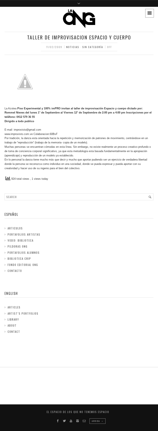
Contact (14, 331)
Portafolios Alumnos (24, 252)
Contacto (15, 271)
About (12, 325)
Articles (14, 307)
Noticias (72, 47)
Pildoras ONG (18, 246)
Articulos (15, 228)
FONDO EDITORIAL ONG (23, 265)
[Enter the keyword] (149, 196)
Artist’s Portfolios (23, 313)
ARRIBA (96, 421)
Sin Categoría (92, 47)
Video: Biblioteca (21, 240)
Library (13, 319)
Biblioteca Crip (19, 258)
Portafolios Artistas (24, 234)
